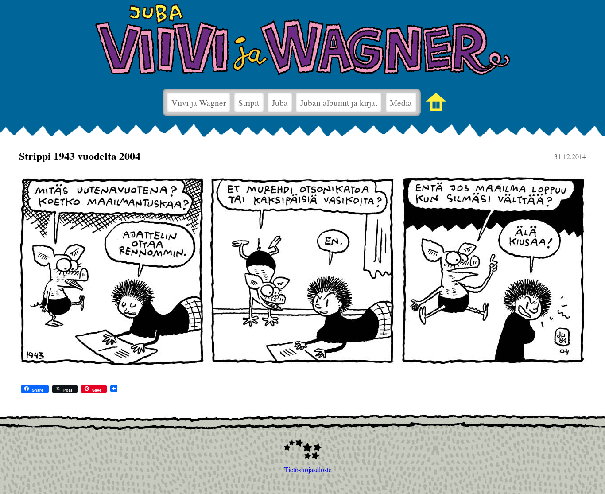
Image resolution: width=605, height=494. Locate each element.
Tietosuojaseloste (303, 469)
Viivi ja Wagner (198, 102)
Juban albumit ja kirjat (338, 102)
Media (401, 102)
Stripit (248, 102)
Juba (280, 102)
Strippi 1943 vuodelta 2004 (79, 155)
